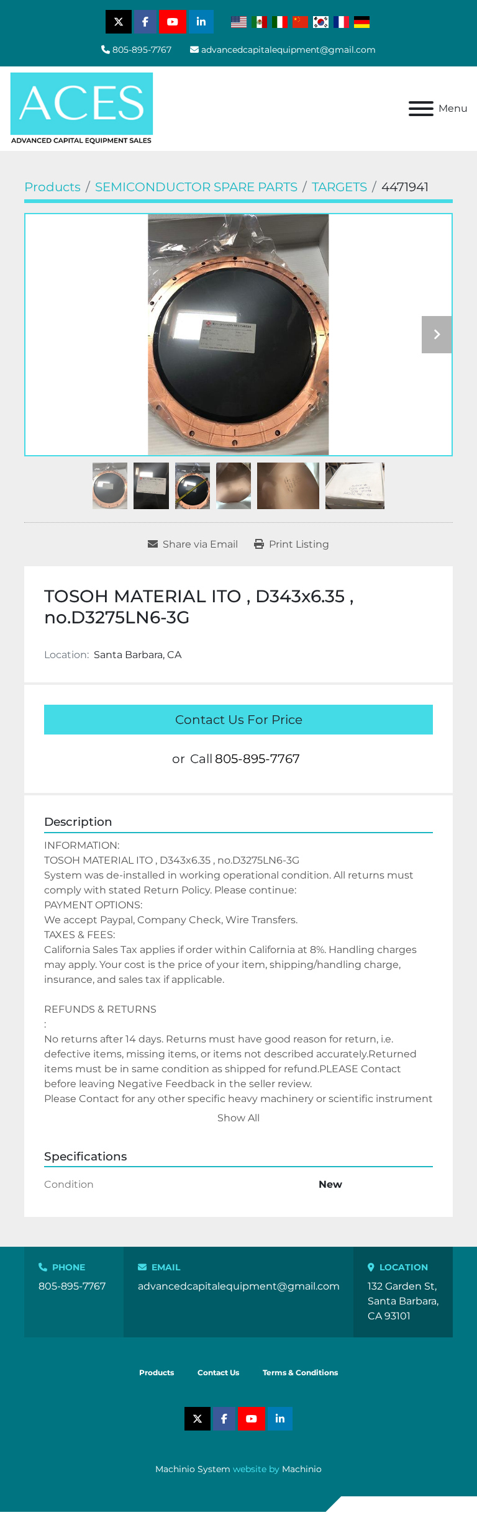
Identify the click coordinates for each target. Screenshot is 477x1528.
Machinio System (192, 1469)
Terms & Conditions (300, 1372)
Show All (238, 1118)
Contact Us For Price (238, 719)
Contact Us (218, 1372)
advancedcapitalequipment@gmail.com (288, 49)
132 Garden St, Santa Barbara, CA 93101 (403, 1301)
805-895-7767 (141, 49)
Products (156, 1372)
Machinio (302, 1469)
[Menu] (421, 108)
